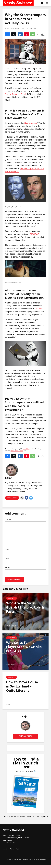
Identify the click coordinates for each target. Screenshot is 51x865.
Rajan (7, 28)
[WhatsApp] (32, 34)
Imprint (5, 849)
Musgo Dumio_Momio (17, 450)
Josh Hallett (26, 449)
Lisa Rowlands (11, 665)
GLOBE (38, 309)
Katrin (8, 704)
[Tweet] (13, 34)
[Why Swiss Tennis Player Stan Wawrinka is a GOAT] (25, 651)
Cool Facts (11, 598)
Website (7, 567)
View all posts (12, 498)
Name (7, 549)
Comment (8, 519)
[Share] (7, 34)
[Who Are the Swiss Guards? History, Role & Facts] (25, 612)
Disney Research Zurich (15, 94)
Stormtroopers (30, 123)
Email (7, 558)
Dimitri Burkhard (11, 625)
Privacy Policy (15, 849)
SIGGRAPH (35, 234)
